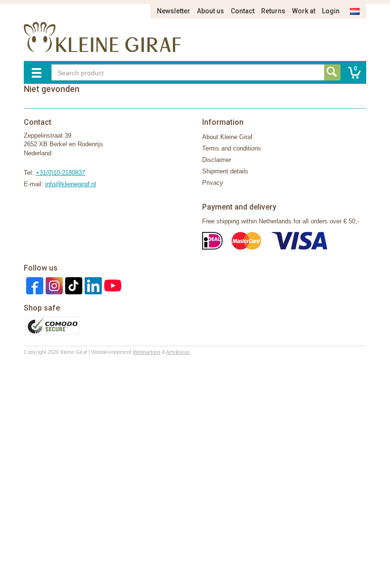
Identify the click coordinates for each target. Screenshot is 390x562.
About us (210, 11)
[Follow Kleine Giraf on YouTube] (111, 285)
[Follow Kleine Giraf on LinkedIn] (92, 285)
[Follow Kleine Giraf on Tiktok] (72, 285)
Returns (273, 11)
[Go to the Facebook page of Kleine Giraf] (33, 285)
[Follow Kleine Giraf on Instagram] (53, 285)
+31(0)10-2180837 (60, 172)
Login (331, 11)
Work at (303, 11)
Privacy (212, 182)
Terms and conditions (231, 148)
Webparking (146, 352)
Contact (242, 11)
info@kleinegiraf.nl (70, 184)
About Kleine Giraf (227, 136)
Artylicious (178, 352)
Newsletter (173, 11)
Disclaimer (216, 159)
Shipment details (225, 171)
